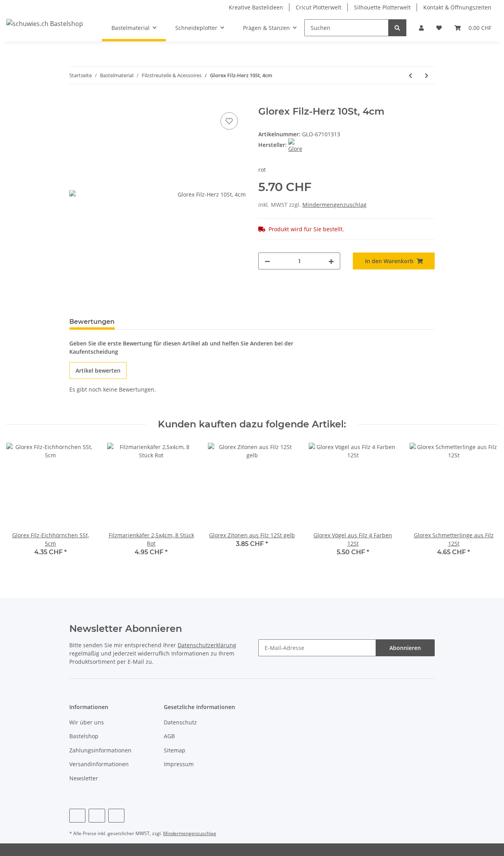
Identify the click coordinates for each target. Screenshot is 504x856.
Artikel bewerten (98, 370)
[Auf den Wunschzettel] (229, 121)
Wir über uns (86, 722)
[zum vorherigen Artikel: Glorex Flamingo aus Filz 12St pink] (410, 75)
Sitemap (174, 750)
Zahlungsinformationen (100, 750)
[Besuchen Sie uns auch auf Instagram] (116, 816)
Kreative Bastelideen (256, 7)
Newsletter (83, 778)
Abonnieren (405, 648)
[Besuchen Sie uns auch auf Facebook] (77, 816)
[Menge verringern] (267, 261)
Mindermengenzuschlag (334, 204)
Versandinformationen (99, 764)
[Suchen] (397, 27)
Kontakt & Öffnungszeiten (457, 7)
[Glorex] (295, 145)
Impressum (179, 764)
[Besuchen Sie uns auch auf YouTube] (97, 816)
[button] (421, 27)
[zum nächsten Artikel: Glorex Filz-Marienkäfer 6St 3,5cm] (427, 75)
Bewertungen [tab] (92, 321)
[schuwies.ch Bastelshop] (44, 23)
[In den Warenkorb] (75, 101)
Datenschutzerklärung (207, 645)
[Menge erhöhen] (331, 261)
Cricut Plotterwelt (318, 7)
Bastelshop (83, 736)
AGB (169, 736)
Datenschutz (180, 722)
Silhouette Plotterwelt (382, 7)
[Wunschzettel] (439, 27)
